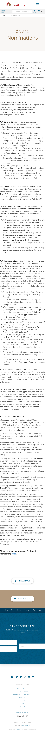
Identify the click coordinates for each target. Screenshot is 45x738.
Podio (18, 730)
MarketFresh (26, 725)
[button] (33, 4)
